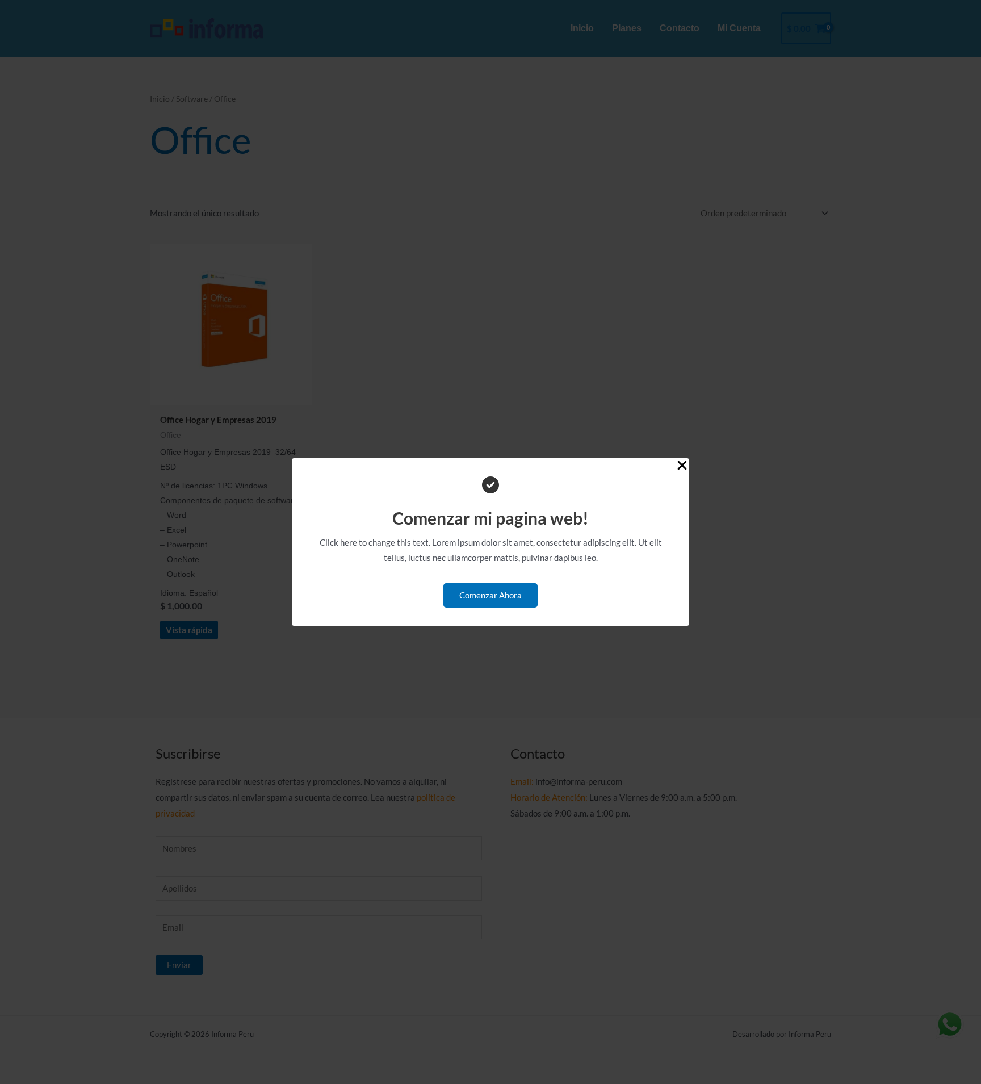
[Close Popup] (682, 466)
